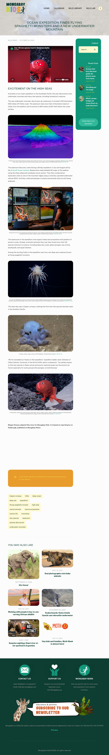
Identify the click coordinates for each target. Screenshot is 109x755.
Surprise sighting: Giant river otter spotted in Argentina (23, 644)
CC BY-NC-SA (65, 162)
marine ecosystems (32, 509)
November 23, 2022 (57, 610)
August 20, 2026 (90, 92)
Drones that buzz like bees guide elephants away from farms (91, 73)
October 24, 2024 (27, 40)
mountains (25, 514)
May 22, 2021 (23, 609)
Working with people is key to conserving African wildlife (23, 613)
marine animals (15, 509)
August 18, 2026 (90, 108)
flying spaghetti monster (19, 505)
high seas (35, 505)
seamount (26, 518)
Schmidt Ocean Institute (20, 170)
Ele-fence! (23, 585)
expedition (24, 500)
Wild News (12, 40)
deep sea (13, 500)
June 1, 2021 (23, 640)
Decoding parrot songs (91, 88)
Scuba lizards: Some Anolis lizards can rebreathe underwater (57, 614)
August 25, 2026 (90, 81)
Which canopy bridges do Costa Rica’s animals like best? (92, 102)
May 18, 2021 (57, 570)
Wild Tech (88, 66)
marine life (14, 514)
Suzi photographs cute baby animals (57, 574)
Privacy (54, 730)
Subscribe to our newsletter (88, 122)
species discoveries (17, 523)
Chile (27, 496)
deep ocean (36, 496)
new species (14, 518)
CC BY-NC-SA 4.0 (57, 233)
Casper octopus (15, 496)
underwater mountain (18, 527)
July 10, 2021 (57, 638)
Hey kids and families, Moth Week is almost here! (57, 642)
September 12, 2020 (23, 582)
